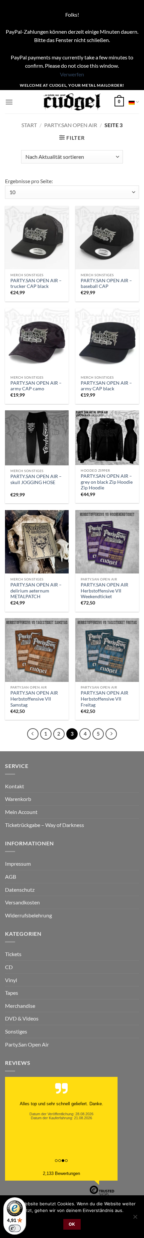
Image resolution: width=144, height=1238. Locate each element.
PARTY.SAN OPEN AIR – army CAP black (106, 386)
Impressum (18, 863)
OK (72, 1224)
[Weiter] (111, 734)
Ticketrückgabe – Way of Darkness (44, 825)
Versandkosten (22, 902)
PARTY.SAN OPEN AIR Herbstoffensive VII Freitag (104, 698)
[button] (9, 102)
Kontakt (14, 786)
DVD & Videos (22, 1018)
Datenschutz (19, 889)
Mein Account (21, 812)
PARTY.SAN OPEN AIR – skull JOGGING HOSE (36, 479)
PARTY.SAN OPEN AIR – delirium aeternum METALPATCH (36, 590)
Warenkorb (18, 799)
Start (29, 125)
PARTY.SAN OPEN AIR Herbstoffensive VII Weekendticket (104, 590)
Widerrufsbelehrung (28, 915)
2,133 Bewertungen (61, 1173)
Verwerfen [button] (72, 74)
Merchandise (20, 1005)
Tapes (11, 992)
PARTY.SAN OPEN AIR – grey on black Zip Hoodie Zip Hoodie (107, 481)
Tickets (13, 954)
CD (9, 967)
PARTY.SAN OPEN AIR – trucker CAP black (36, 283)
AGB (10, 876)
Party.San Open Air (70, 125)
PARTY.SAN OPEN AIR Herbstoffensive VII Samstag (34, 698)
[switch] (15, 1228)
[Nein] (135, 1218)
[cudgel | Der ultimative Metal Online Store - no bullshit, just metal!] (72, 101)
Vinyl (11, 980)
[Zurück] (33, 734)
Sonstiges (16, 1031)
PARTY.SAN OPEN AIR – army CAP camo (36, 386)
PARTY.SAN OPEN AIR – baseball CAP (106, 283)
